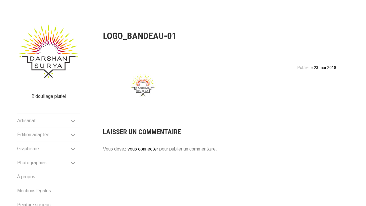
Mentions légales (34, 190)
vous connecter (143, 148)
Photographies (32, 162)
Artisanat (26, 120)
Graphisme (28, 148)
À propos (26, 176)
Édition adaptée (33, 134)
